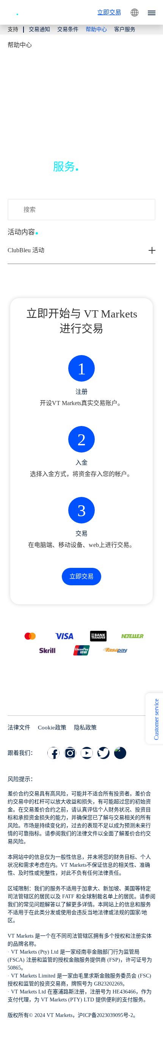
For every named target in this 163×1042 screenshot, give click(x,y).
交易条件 (67, 29)
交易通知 (39, 29)
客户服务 (124, 29)
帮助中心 (96, 29)
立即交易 (109, 12)
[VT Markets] (28, 11)
